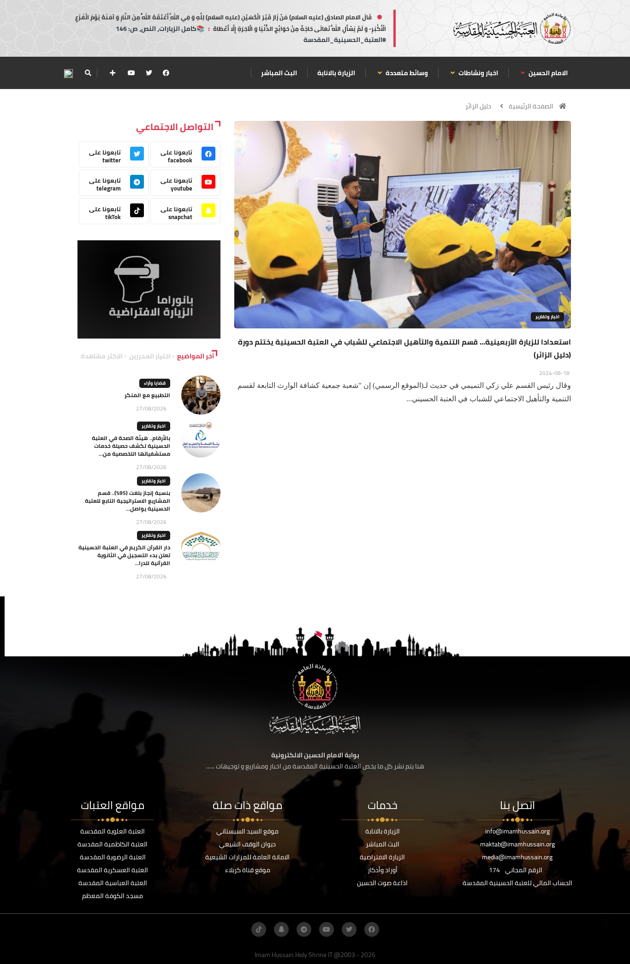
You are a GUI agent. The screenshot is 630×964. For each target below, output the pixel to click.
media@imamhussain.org (517, 857)
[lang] (68, 73)
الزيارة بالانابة (336, 73)
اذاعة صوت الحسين (382, 883)
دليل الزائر (478, 106)
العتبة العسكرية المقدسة (112, 870)
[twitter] (149, 73)
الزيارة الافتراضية (382, 857)
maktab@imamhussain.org (517, 844)
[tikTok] (258, 929)
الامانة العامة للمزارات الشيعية (247, 857)
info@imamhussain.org (517, 831)
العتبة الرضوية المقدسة (113, 857)
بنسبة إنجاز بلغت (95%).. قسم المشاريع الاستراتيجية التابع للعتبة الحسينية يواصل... (127, 501)
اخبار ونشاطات (477, 73)
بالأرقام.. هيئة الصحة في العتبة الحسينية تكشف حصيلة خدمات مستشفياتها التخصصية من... (131, 446)
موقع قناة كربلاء (247, 870)
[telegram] (304, 929)
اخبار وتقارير (547, 316)
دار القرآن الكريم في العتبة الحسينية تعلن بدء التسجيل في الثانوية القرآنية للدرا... (124, 555)
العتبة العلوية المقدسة (112, 831)
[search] (88, 72)
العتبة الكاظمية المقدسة (112, 844)
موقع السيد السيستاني (247, 831)
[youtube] (131, 73)
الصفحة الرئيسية (531, 106)
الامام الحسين (547, 73)
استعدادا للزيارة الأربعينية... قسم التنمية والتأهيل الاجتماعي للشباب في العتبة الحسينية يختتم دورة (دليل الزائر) (404, 348)
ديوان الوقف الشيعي (247, 844)
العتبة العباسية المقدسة (112, 883)
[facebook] (166, 73)
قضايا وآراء (155, 383)
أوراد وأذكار (383, 870)
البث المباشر (279, 73)
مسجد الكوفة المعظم (112, 896)
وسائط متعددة (406, 73)
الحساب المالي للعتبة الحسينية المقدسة (517, 883)
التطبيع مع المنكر (147, 395)
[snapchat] (281, 929)
